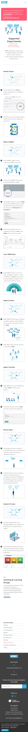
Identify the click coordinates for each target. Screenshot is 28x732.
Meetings (5, 632)
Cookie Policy (13, 727)
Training (5, 647)
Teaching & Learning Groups (9, 645)
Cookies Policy (14, 710)
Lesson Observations (8, 630)
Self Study (5, 640)
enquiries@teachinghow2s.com (14, 668)
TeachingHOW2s (7, 14)
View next (7, 597)
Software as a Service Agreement (14, 712)
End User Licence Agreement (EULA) (14, 714)
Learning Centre (13, 43)
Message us (14, 674)
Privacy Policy (14, 708)
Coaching (5, 625)
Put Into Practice (13, 45)
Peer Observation (7, 637)
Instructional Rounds (7, 627)
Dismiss (5, 730)
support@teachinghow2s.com (11, 18)
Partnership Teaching (8, 635)
